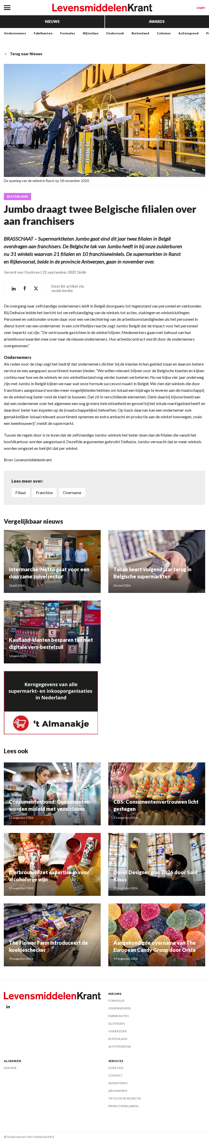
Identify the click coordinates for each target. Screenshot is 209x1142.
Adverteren (117, 1083)
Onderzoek (115, 33)
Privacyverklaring (123, 1106)
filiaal (20, 492)
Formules (67, 33)
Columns (164, 33)
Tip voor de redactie (124, 1098)
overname (72, 492)
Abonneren (117, 1091)
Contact (115, 1075)
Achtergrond (188, 33)
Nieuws (52, 21)
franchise (44, 492)
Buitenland (140, 33)
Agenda (10, 1068)
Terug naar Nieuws (26, 54)
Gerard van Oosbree (22, 272)
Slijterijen (90, 33)
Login (201, 7)
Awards (157, 21)
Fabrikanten (43, 33)
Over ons (115, 1068)
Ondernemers (15, 33)
